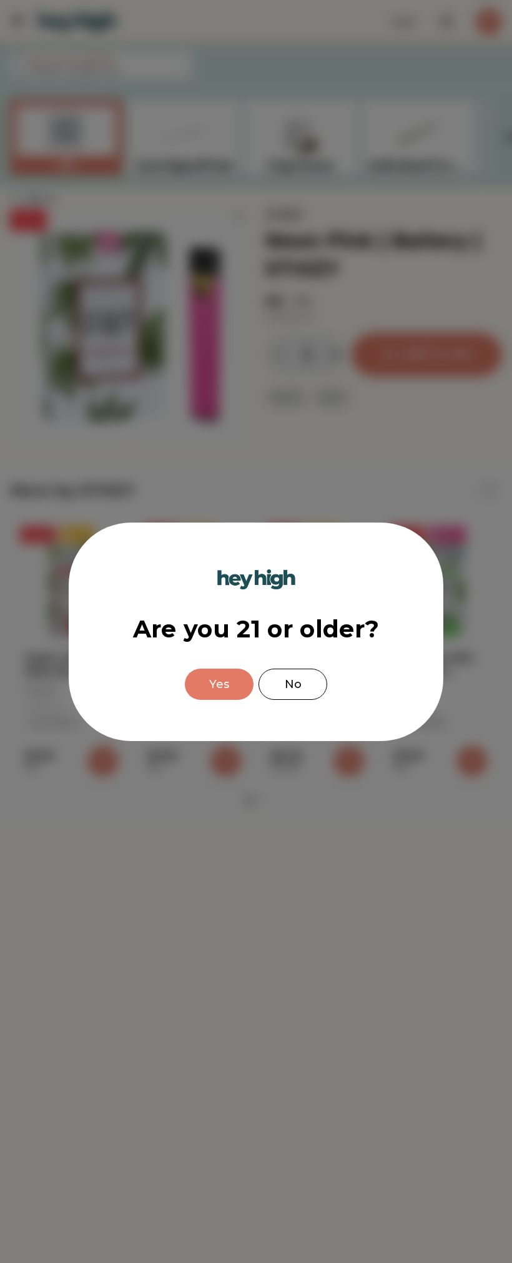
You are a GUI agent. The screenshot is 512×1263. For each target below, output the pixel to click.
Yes (219, 684)
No (293, 684)
